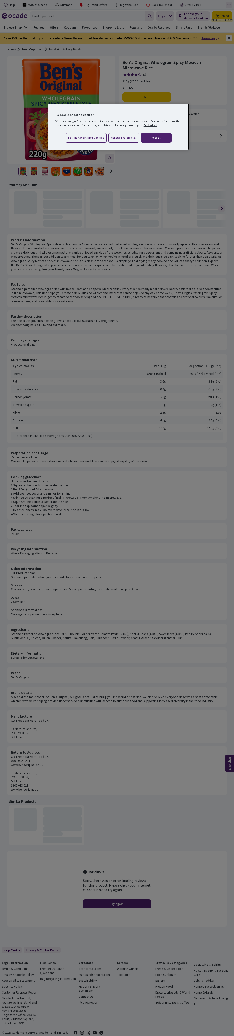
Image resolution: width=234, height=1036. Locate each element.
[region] (118, 127)
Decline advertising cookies (86, 137)
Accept (156, 137)
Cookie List (150, 125)
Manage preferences (124, 137)
